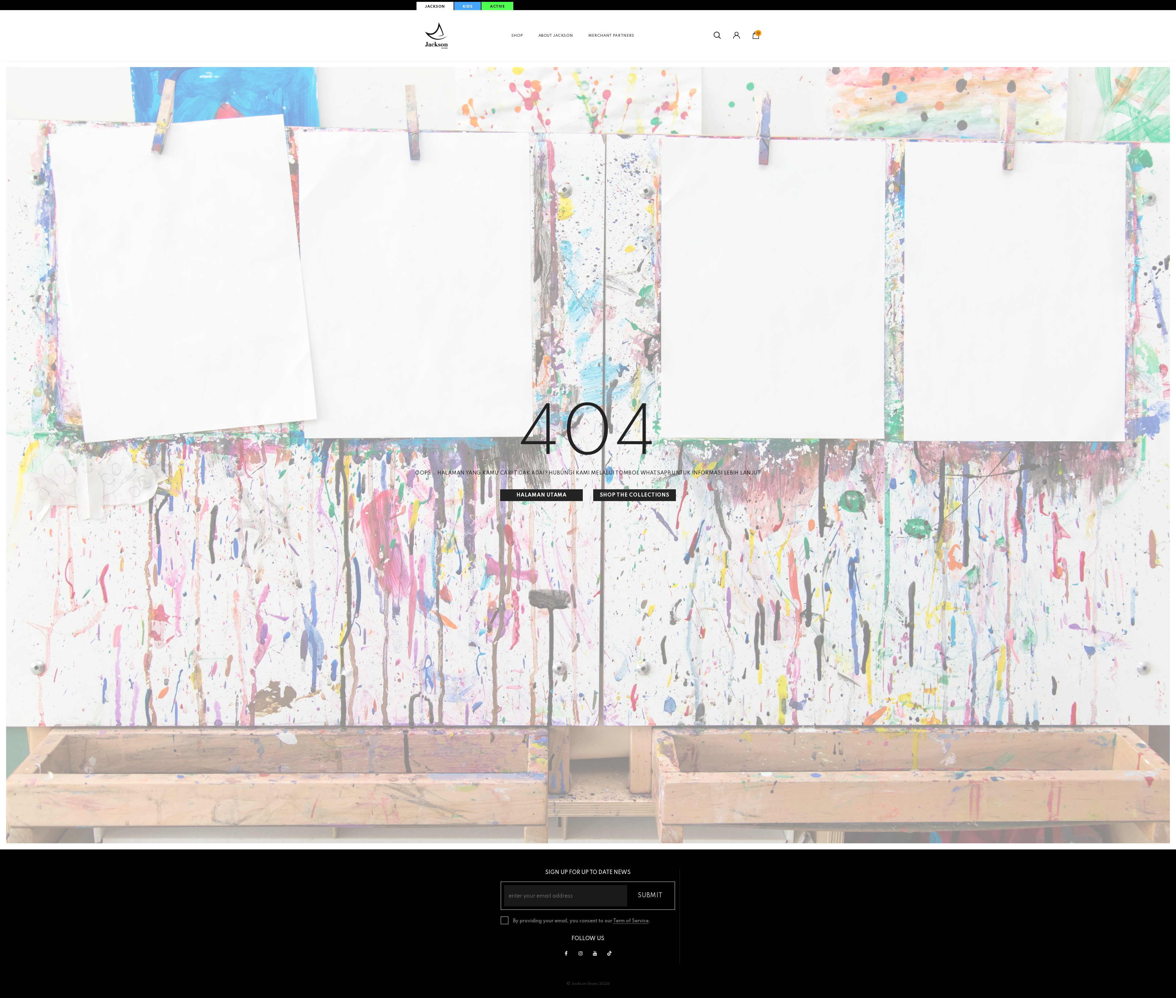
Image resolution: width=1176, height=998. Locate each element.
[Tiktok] (609, 953)
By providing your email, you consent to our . (581, 921)
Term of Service (631, 921)
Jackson (435, 7)
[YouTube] (595, 953)
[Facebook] (566, 953)
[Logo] (436, 35)
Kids (467, 7)
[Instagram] (580, 953)
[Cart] (756, 37)
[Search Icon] (717, 35)
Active (497, 7)
